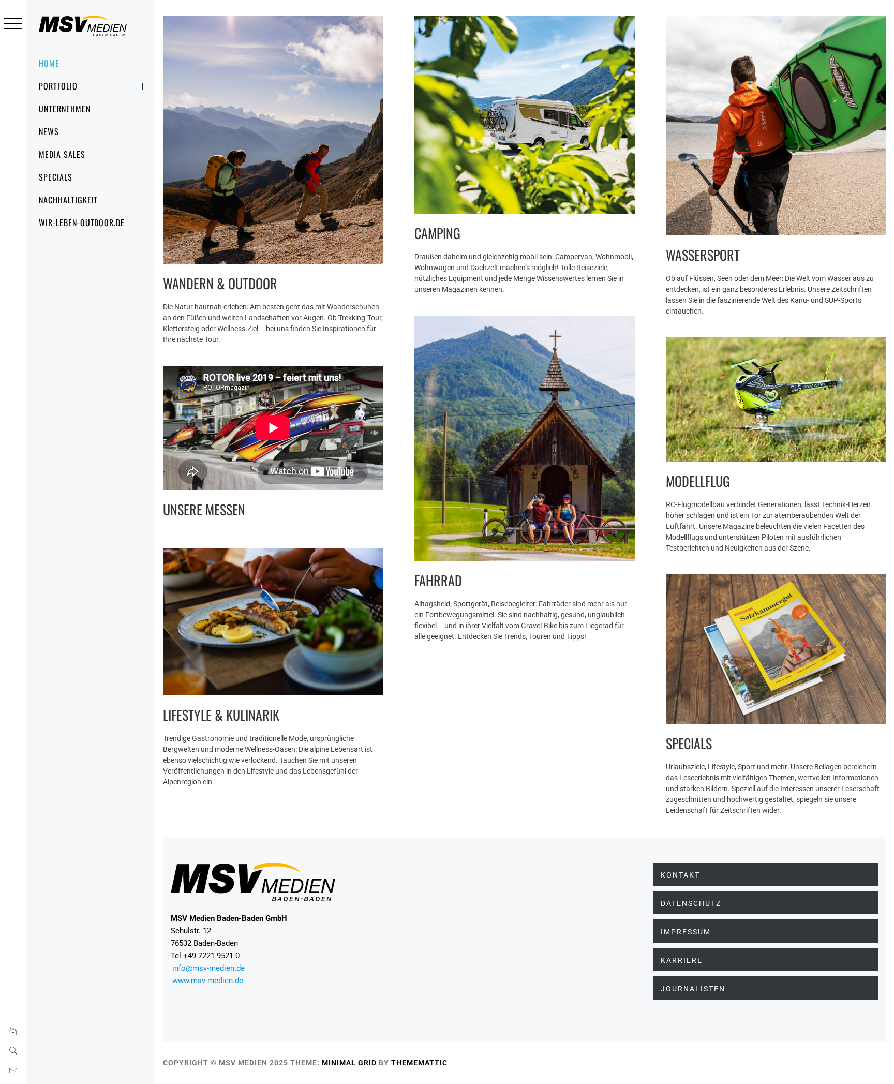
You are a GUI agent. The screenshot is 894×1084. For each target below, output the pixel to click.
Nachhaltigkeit (68, 200)
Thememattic (419, 1063)
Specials (55, 177)
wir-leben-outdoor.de (82, 222)
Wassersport (703, 255)
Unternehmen (65, 108)
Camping (437, 233)
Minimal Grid (349, 1063)
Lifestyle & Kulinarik (221, 715)
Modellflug (698, 481)
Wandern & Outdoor (220, 283)
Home (49, 63)
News (49, 131)
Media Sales (62, 154)
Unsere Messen (204, 509)
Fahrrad (438, 580)
